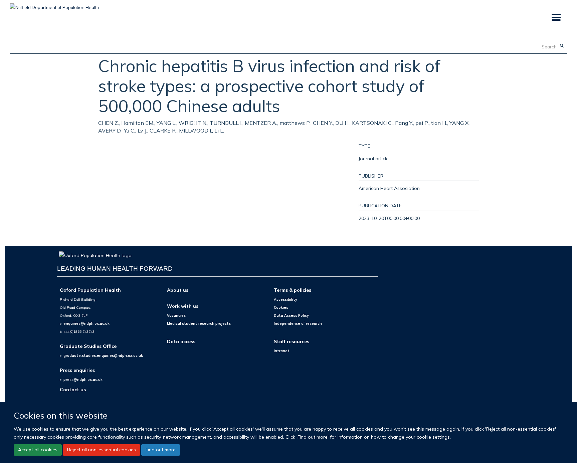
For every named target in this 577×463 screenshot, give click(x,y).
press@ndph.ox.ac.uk (83, 379)
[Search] (562, 46)
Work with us (182, 306)
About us (177, 290)
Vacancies (176, 315)
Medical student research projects (199, 323)
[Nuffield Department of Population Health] (54, 5)
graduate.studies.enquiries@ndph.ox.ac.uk (103, 355)
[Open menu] (556, 17)
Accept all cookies (37, 450)
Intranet (282, 351)
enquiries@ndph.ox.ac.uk (86, 323)
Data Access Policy (291, 315)
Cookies (281, 307)
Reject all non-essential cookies (101, 450)
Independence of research (298, 323)
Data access (181, 341)
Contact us (73, 389)
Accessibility (285, 299)
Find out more (161, 450)
